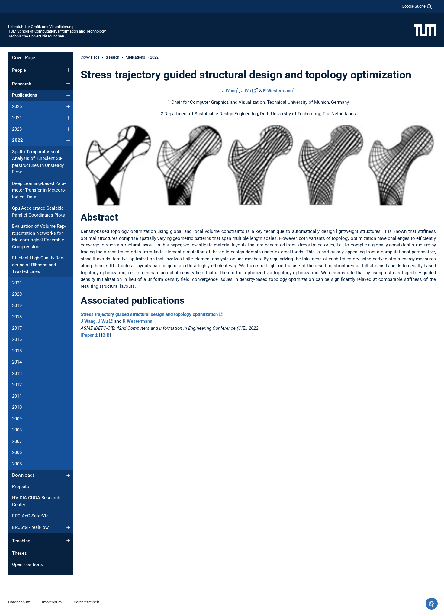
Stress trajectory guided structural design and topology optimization (149, 314)
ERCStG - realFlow (30, 527)
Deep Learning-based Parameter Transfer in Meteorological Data (39, 190)
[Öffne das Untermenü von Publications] (68, 95)
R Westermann (278, 91)
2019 (17, 305)
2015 (17, 351)
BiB (106, 335)
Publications (24, 95)
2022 (17, 140)
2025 (17, 106)
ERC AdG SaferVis (30, 516)
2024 (17, 117)
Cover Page (23, 57)
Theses (19, 553)
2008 (17, 430)
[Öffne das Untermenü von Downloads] (68, 475)
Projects (20, 486)
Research (21, 84)
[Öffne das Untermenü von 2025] (68, 106)
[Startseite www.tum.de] (425, 30)
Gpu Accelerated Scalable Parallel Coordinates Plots (38, 211)
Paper (88, 335)
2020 (17, 294)
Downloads (23, 475)
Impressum (52, 602)
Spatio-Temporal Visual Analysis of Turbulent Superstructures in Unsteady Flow (38, 162)
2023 (17, 129)
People (19, 70)
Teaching (21, 541)
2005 (17, 464)
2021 (17, 283)
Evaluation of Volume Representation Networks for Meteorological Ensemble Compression (39, 236)
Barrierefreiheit (86, 602)
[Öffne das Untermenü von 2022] (68, 140)
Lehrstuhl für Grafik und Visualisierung (40, 26)
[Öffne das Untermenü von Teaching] (68, 540)
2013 (17, 373)
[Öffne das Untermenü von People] (68, 70)
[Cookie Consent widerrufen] (432, 604)
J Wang (229, 91)
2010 (17, 407)
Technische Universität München (36, 36)
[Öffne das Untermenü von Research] (68, 83)
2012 (17, 384)
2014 (17, 362)
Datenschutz (19, 602)
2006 (17, 452)
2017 (17, 328)
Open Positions (27, 564)
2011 (17, 396)
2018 (17, 316)
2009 (17, 418)
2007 (17, 441)
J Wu (246, 91)
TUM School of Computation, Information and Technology (57, 31)
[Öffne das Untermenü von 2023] (68, 129)
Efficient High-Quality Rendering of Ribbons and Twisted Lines (38, 264)
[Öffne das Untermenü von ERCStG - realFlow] (68, 527)
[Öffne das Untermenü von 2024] (68, 118)
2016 (17, 339)
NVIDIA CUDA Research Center (36, 501)
